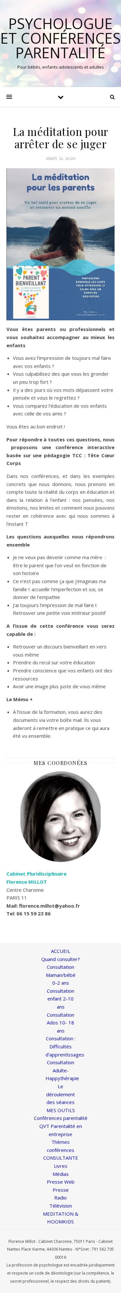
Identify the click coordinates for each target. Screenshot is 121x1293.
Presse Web (61, 1181)
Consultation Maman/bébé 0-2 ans (61, 975)
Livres (60, 1166)
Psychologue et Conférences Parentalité (60, 38)
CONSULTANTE (60, 1158)
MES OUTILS (60, 1110)
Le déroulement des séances (60, 1094)
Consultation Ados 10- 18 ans (60, 1022)
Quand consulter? (60, 959)
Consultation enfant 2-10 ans (60, 999)
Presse (61, 1190)
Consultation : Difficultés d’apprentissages (64, 1046)
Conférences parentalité (60, 1118)
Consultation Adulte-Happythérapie (62, 1070)
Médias (61, 1174)
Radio (60, 1197)
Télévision (60, 1205)
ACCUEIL (60, 951)
